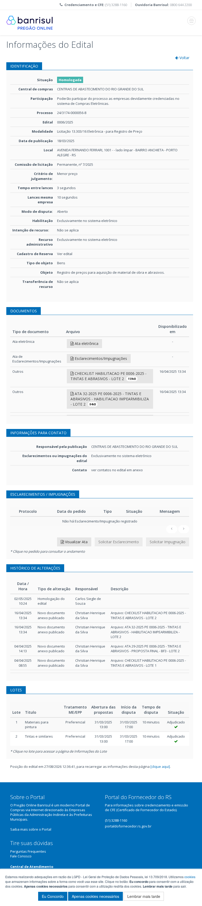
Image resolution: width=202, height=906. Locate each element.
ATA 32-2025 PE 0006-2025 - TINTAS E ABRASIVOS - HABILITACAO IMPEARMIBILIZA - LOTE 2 (109, 399)
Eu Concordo (53, 896)
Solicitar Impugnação (167, 541)
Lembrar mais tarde (143, 896)
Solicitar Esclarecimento (118, 541)
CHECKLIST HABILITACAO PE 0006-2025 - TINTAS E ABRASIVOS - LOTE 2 (108, 376)
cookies (189, 876)
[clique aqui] (160, 766)
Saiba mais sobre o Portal (30, 829)
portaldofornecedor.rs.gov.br (128, 826)
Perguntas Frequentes (28, 851)
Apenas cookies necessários (95, 896)
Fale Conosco (21, 856)
